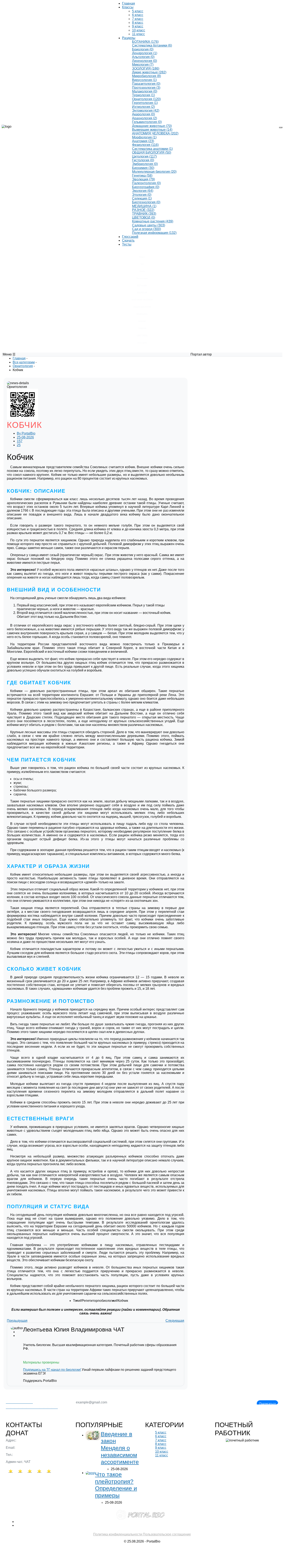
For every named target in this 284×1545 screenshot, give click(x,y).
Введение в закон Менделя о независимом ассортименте (120, 1448)
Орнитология (23, 366)
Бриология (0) (142, 49)
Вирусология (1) (144, 80)
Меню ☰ (9, 354)
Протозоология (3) (146, 87)
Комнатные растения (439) (152, 221)
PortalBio (26, 433)
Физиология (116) (145, 145)
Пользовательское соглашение (167, 1534)
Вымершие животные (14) (152, 129)
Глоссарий (130, 236)
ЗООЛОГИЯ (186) (145, 68)
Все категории (24, 362)
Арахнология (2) (144, 118)
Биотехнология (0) (146, 202)
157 (19, 441)
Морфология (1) (144, 137)
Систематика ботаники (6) (152, 45)
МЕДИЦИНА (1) (144, 206)
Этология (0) (141, 194)
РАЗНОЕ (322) (143, 210)
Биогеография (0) (145, 187)
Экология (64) (142, 191)
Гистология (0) (143, 160)
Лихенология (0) (144, 61)
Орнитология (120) (146, 99)
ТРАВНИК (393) (144, 213)
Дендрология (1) (144, 53)
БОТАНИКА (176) (145, 41)
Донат (17, 1433)
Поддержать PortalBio (40, 1380)
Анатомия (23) (143, 141)
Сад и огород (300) (146, 229)
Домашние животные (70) (152, 126)
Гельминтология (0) (147, 122)
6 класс (137, 15)
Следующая (174, 1320)
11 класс (138, 34)
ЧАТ (118, 1329)
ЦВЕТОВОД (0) (143, 217)
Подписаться (267, 1403)
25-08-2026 (25, 437)
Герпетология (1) (145, 103)
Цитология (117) (144, 156)
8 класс (137, 22)
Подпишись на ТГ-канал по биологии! (52, 1369)
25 (19, 445)
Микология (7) (142, 64)
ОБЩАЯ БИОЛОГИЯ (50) (151, 152)
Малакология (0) (144, 91)
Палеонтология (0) (146, 183)
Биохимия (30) (143, 168)
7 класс (137, 19)
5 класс (137, 11)
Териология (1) (143, 95)
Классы (127, 7)
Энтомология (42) (145, 110)
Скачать (128, 240)
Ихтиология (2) (143, 107)
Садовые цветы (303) (148, 225)
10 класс (138, 30)
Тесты (126, 244)
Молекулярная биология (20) (154, 171)
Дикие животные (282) (149, 72)
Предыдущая (17, 1320)
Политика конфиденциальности (118, 1534)
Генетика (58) (142, 175)
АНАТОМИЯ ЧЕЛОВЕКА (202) (155, 133)
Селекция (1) (142, 198)
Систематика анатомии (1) (152, 149)
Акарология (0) (143, 114)
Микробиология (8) (146, 76)
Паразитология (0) (146, 83)
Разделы (128, 38)
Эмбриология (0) (145, 164)
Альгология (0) (143, 57)
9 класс (137, 26)
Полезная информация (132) (154, 232)
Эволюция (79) (143, 179)
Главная (128, 3)
